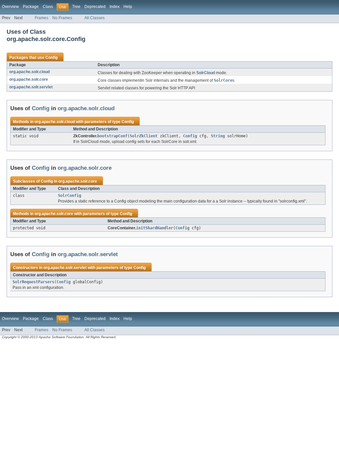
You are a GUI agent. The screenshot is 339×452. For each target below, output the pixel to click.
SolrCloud (205, 72)
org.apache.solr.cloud (29, 71)
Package (31, 6)
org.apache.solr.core (28, 79)
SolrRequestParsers (33, 282)
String (218, 136)
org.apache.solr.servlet (31, 87)
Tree (76, 6)
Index (115, 6)
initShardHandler (154, 228)
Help (127, 6)
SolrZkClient (144, 136)
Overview (10, 6)
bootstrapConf (112, 136)
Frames (41, 18)
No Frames (62, 18)
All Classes (94, 18)
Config (51, 57)
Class (48, 6)
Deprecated (95, 6)
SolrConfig (69, 195)
